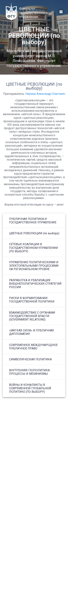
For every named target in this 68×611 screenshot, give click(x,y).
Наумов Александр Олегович (45, 93)
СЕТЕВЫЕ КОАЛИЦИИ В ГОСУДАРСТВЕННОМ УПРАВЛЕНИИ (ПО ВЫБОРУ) (33, 247)
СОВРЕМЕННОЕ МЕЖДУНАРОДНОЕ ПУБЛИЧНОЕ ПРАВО (33, 346)
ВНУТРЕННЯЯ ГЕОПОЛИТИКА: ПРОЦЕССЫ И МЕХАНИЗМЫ (29, 372)
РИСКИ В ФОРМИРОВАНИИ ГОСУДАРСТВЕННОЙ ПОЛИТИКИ (31, 299)
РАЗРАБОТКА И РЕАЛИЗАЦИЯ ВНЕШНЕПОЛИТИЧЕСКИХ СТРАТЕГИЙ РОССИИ (35, 283)
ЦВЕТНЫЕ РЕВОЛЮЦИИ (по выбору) (34, 233)
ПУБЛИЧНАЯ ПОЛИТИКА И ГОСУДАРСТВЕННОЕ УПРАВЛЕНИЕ (32, 220)
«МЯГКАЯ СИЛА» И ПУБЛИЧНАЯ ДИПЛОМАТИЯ (31, 332)
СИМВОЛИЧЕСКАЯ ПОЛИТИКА (30, 359)
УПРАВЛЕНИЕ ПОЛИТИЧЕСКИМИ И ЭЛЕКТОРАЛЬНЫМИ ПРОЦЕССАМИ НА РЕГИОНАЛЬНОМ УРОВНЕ (34, 265)
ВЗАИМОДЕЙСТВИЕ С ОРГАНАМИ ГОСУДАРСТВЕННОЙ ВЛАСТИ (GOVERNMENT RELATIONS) (32, 316)
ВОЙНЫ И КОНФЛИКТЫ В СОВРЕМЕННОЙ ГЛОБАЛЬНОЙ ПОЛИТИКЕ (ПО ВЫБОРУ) (30, 388)
